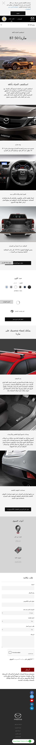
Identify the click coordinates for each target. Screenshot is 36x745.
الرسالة (32, 634)
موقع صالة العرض (6, 262)
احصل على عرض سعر (18, 319)
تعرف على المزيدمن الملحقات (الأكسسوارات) (18, 509)
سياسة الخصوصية (19, 659)
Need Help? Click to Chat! (21, 741)
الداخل (15, 283)
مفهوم (18, 13)
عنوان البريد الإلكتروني (29, 601)
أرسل (27, 670)
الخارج (21, 283)
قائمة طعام (11, 19)
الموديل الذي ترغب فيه (28, 609)
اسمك (32, 584)
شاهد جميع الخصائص (18, 263)
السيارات (19, 19)
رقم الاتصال (31, 593)
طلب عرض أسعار (30, 626)
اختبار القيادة (6, 302)
